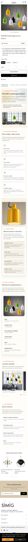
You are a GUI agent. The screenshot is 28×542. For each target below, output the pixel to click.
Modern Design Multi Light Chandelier (7, 470)
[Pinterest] (1, 530)
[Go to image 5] (25, 394)
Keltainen (9, 62)
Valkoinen (15, 62)
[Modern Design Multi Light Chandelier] (7, 462)
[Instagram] (7, 530)
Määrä (2, 67)
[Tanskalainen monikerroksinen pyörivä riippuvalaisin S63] (21, 462)
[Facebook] (4, 530)
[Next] (16, 476)
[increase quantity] (25, 67)
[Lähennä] (24, 27)
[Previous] (12, 476)
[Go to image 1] (20, 394)
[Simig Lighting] (14, 2)
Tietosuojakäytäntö (20, 536)
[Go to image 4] (24, 394)
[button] (25, 2)
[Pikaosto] (7, 466)
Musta (3, 62)
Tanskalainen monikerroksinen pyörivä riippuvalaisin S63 (20, 470)
